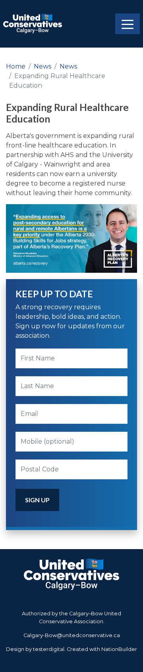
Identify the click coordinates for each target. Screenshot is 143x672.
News (42, 66)
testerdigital (48, 649)
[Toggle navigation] (127, 23)
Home (15, 66)
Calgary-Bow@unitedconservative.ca (71, 635)
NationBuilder (119, 649)
